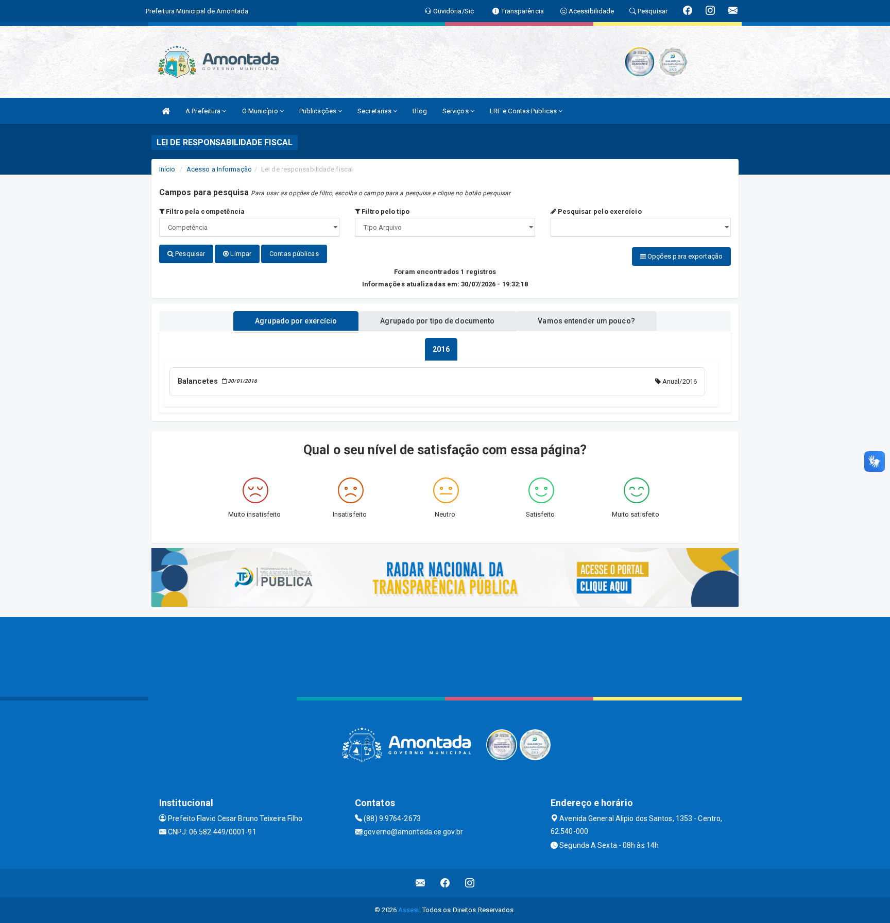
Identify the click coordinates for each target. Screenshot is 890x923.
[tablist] (441, 349)
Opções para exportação (684, 256)
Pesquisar (189, 254)
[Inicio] (166, 111)
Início (167, 169)
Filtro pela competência (204, 211)
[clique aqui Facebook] (445, 883)
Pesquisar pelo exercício (599, 211)
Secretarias (375, 111)
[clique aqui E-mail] (421, 883)
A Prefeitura (203, 111)
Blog (419, 111)
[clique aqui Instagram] (470, 883)
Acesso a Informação (219, 169)
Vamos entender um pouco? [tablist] (586, 321)
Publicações (318, 111)
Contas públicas (294, 254)
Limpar (240, 254)
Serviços (456, 111)
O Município (261, 111)
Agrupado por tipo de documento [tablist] (437, 321)
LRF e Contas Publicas (524, 111)
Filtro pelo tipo (384, 211)
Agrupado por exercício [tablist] (296, 321)
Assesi (408, 910)
